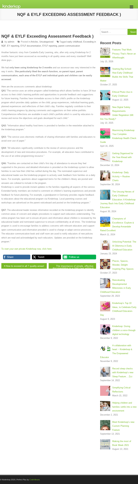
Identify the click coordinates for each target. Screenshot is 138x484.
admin (11, 41)
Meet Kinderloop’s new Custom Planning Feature (123, 426)
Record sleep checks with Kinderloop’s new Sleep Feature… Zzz (122, 372)
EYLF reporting (49, 46)
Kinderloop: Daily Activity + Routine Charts (121, 176)
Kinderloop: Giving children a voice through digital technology (123, 330)
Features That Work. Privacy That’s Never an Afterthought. (124, 53)
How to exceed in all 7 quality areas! (25, 266)
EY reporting (13, 46)
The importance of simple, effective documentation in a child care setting (73, 267)
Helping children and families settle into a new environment (124, 407)
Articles (34, 41)
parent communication (69, 46)
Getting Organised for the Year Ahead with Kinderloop (122, 157)
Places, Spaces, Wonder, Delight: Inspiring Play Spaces (123, 265)
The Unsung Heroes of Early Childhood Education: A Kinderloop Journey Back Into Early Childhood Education (117, 199)
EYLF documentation (31, 46)
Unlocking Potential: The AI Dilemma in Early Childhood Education (124, 245)
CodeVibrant (34, 480)
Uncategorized (46, 41)
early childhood (74, 41)
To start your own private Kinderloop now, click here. (26, 249)
